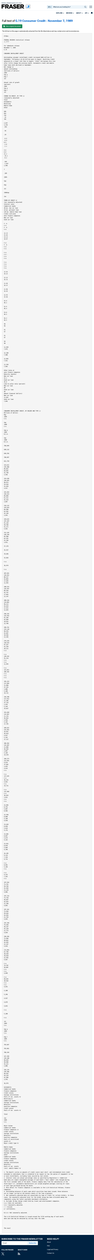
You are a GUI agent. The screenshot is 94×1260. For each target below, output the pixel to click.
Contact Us (50, 1253)
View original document (13, 26)
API (86, 13)
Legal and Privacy (52, 1249)
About (78, 13)
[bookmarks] (91, 13)
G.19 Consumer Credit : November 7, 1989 (44, 21)
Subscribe (32, 1243)
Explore (59, 13)
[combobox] (67, 7)
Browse (69, 13)
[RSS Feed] (22, 1254)
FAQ (48, 1246)
